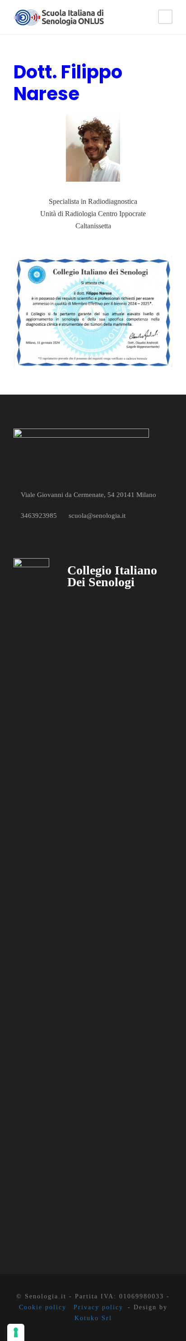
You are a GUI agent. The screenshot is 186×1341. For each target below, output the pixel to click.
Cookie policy (42, 1307)
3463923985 (39, 515)
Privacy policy (98, 1307)
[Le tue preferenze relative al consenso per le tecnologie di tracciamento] (15, 1332)
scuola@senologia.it (97, 515)
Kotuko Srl (93, 1318)
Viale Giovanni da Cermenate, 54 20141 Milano (88, 494)
